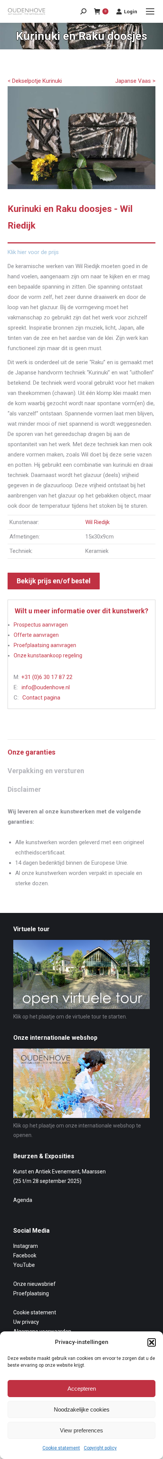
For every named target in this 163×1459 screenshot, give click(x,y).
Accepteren (81, 1388)
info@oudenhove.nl (46, 687)
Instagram (25, 1246)
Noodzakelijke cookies (82, 1409)
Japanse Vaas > (135, 80)
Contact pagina (41, 697)
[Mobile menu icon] (150, 11)
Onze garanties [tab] (31, 752)
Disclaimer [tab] (24, 789)
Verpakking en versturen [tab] (46, 771)
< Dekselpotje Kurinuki (35, 80)
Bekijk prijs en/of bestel (54, 581)
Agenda (22, 1200)
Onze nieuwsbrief (34, 1284)
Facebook (24, 1255)
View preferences (81, 1430)
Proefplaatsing (31, 1293)
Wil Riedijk (97, 522)
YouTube (24, 1265)
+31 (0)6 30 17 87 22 (46, 677)
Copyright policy (100, 1448)
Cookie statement (61, 1448)
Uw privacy (26, 1322)
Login (130, 11)
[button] (151, 1342)
